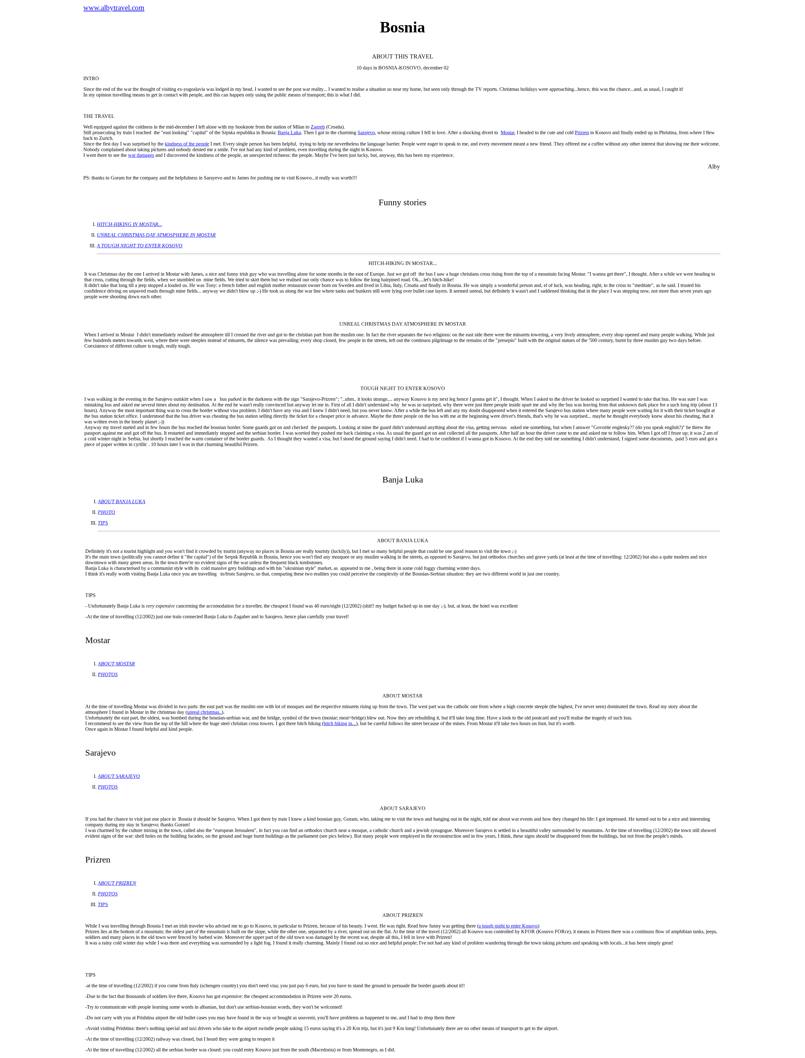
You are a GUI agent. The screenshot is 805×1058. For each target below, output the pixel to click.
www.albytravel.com (113, 7)
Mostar (507, 132)
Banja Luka (289, 132)
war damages (141, 155)
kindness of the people (187, 143)
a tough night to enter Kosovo (508, 926)
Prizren (582, 132)
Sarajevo (366, 132)
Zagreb (318, 126)
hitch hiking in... (340, 723)
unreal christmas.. (204, 712)
